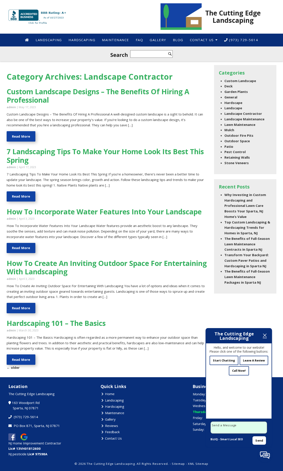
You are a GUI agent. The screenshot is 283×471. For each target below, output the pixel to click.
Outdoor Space (237, 141)
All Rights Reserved (152, 464)
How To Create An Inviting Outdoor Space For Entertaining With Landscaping (107, 267)
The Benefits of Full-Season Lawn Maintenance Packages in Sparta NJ (247, 277)
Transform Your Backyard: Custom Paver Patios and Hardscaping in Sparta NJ (246, 260)
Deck (228, 86)
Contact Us (202, 40)
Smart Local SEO (231, 439)
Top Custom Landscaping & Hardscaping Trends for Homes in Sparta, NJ (247, 227)
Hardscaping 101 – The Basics (56, 323)
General (230, 97)
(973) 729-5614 (243, 40)
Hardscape (233, 102)
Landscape (233, 108)
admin (11, 107)
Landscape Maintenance (244, 119)
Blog (178, 40)
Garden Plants (236, 91)
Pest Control (235, 152)
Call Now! (239, 371)
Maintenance (115, 40)
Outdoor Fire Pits (238, 135)
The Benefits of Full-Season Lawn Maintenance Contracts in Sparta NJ (247, 244)
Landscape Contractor (243, 113)
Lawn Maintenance (239, 124)
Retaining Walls (237, 157)
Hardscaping (82, 40)
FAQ (139, 40)
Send (259, 440)
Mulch (229, 130)
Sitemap (178, 464)
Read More (21, 136)
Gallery (158, 40)
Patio (228, 146)
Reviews (111, 425)
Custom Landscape (240, 81)
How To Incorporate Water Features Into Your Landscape (104, 211)
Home (110, 394)
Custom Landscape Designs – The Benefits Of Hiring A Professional (98, 96)
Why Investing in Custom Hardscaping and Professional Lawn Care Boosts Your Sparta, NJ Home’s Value (245, 205)
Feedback (112, 432)
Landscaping (49, 40)
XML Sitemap (198, 464)
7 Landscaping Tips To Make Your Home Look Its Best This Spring (105, 156)
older (13, 367)
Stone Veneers (236, 163)
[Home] (27, 40)
